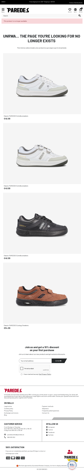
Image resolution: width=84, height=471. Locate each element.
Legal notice (8, 406)
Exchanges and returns (11, 413)
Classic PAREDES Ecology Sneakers (16, 325)
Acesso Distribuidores (75, 3)
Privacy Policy (8, 410)
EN (2, 2)
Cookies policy (8, 408)
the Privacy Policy (45, 374)
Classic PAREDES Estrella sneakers (16, 116)
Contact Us (45, 413)
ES (4, 2)
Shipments (45, 408)
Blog (5, 415)
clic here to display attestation (58, 465)
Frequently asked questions (50, 410)
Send (57, 361)
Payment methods (47, 406)
